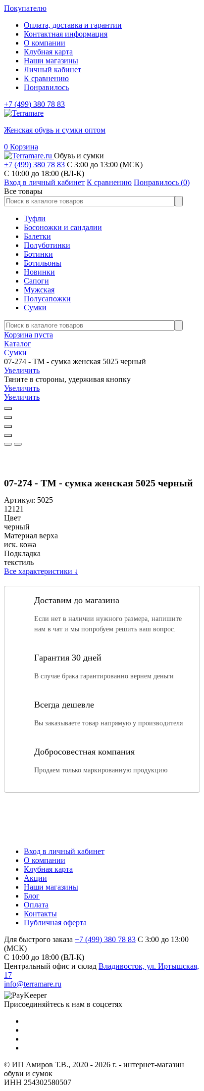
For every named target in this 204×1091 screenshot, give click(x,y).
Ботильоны (42, 263)
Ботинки (38, 254)
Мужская (39, 289)
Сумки (35, 307)
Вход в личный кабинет (64, 851)
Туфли (35, 218)
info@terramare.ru (32, 984)
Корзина (21, 146)
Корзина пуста (28, 335)
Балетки (37, 236)
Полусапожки (47, 298)
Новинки (39, 272)
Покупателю (25, 8)
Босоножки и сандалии (63, 227)
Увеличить (22, 370)
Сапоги (36, 281)
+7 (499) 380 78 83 (34, 104)
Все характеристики (41, 571)
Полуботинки (47, 245)
